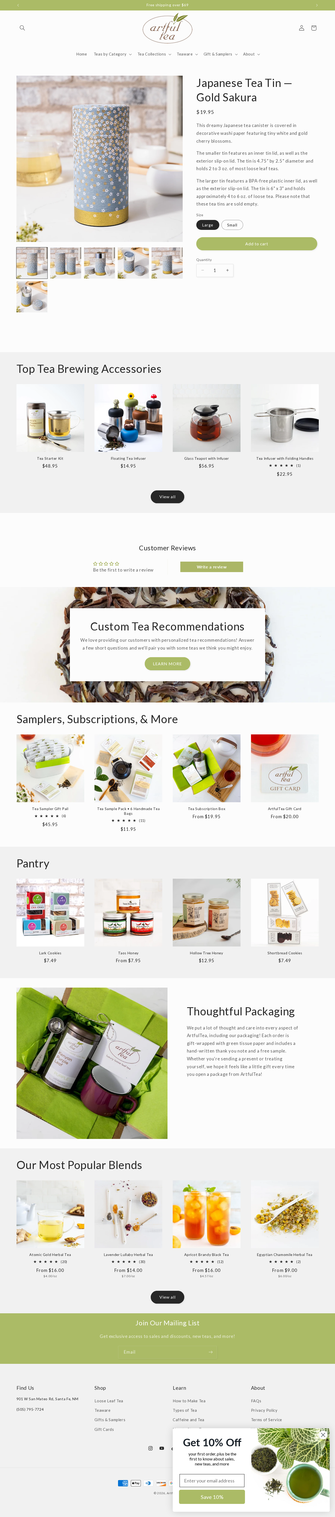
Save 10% (212, 1497)
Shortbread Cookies (284, 953)
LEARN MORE (167, 663)
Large (207, 224)
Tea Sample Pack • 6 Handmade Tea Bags (128, 811)
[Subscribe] (211, 1352)
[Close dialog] (323, 1435)
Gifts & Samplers (109, 1420)
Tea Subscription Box (207, 809)
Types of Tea (185, 1410)
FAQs (256, 1400)
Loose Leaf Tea (108, 1400)
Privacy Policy (264, 1410)
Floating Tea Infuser (128, 458)
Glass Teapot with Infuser (206, 458)
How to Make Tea (189, 1400)
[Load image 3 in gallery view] (99, 263)
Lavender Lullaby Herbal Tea (128, 1255)
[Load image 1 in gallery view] (32, 263)
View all (167, 496)
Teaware (102, 1410)
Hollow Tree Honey (206, 953)
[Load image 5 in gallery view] (167, 263)
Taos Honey (128, 953)
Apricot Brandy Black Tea (206, 1255)
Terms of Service (266, 1420)
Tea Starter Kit (50, 458)
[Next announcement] (317, 5)
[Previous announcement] (18, 5)
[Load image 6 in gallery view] (32, 296)
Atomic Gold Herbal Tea (50, 1255)
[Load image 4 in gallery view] (133, 263)
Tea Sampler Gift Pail (50, 809)
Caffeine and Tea (188, 1420)
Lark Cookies (50, 953)
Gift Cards (104, 1429)
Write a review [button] (212, 566)
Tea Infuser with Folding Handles (284, 458)
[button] (22, 28)
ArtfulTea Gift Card (285, 809)
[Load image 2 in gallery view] (65, 263)
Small (232, 224)
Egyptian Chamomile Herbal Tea (284, 1255)
